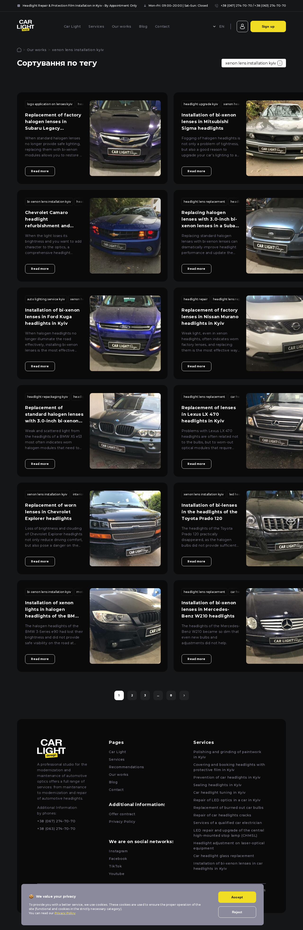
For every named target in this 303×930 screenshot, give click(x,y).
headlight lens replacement (204, 201)
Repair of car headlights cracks (222, 815)
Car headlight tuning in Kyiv (219, 792)
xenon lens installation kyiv (47, 494)
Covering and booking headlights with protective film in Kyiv (229, 767)
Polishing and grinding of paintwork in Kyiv (227, 754)
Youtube (116, 874)
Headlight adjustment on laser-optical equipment (229, 845)
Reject (237, 912)
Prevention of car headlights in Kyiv (227, 777)
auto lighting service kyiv (46, 299)
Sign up (268, 26)
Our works (121, 26)
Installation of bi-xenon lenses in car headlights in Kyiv (228, 866)
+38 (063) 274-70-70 (270, 5)
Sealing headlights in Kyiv (217, 785)
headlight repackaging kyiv (47, 397)
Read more (40, 171)
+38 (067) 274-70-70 (236, 5)
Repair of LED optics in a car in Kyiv (227, 800)
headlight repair (196, 299)
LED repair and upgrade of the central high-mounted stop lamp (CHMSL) (228, 833)
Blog (143, 26)
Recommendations (126, 767)
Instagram (118, 851)
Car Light (72, 26)
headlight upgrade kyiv (201, 104)
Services (96, 26)
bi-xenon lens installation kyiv (49, 201)
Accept (237, 897)
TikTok (115, 866)
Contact (162, 26)
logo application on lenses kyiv (49, 104)
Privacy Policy (122, 821)
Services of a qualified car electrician (227, 823)
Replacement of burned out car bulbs (228, 808)
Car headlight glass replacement (223, 856)
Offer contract (122, 814)
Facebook (118, 859)
